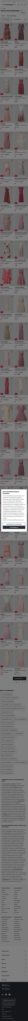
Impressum (21, 520)
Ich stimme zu (14, 527)
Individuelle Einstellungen (14, 524)
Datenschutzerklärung (13, 520)
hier (14, 516)
